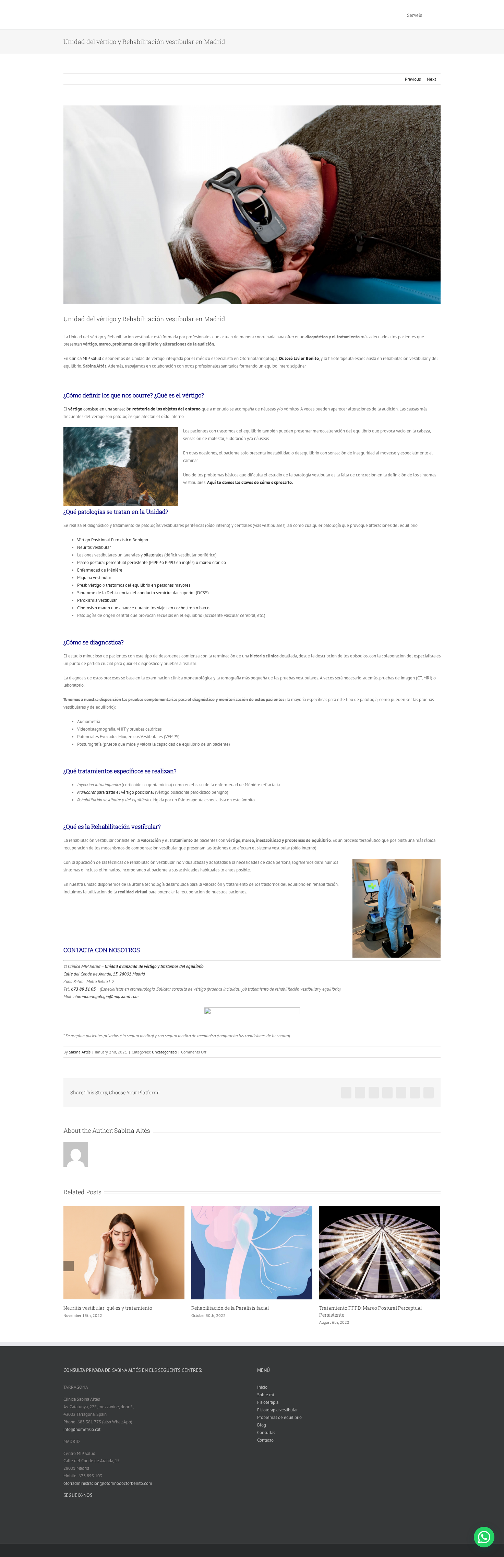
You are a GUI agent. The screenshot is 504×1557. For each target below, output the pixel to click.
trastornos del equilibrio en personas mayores (148, 585)
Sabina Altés (80, 1051)
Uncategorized (164, 1051)
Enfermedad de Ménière (99, 570)
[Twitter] (151, 1519)
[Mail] (169, 1519)
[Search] (431, 15)
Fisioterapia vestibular (277, 1417)
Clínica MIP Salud (85, 358)
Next (431, 79)
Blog (261, 1432)
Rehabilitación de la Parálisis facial (102, 1308)
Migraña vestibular (94, 577)
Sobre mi (265, 1401)
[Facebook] (142, 1519)
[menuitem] (414, 15)
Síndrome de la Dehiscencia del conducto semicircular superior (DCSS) (143, 593)
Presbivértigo (89, 585)
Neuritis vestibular (94, 547)
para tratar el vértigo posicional (115, 792)
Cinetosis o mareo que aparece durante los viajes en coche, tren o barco (143, 608)
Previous (413, 79)
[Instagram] (160, 1519)
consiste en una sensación (135, 409)
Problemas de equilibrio (279, 1424)
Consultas (266, 1439)
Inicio (262, 1394)
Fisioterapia (267, 1409)
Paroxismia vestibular (97, 600)
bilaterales (153, 555)
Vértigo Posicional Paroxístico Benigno (112, 540)
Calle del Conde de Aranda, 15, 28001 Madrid (104, 974)
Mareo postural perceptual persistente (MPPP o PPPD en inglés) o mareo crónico (151, 562)
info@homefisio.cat (81, 1436)
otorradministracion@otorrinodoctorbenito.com (107, 1490)
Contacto (265, 1447)
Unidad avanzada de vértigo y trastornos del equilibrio (154, 966)
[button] (484, 1537)
